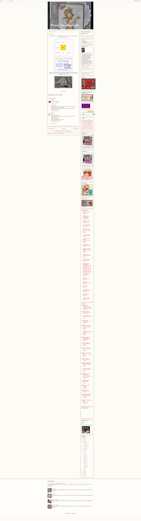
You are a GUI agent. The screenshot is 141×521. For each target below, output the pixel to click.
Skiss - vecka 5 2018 (86, 359)
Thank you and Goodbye (87, 312)
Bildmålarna (90, 120)
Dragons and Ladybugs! (86, 235)
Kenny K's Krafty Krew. (87, 394)
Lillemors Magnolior (86, 259)
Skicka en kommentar (53, 123)
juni (84, 451)
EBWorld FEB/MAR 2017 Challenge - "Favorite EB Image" (87, 364)
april (84, 454)
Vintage (85, 463)
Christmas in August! (86, 260)
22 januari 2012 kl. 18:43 (55, 121)
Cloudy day (54, 494)
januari (85, 459)
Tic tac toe (85, 464)
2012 (84, 441)
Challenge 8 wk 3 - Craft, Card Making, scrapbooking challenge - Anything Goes (87, 307)
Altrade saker (84, 120)
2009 (84, 474)
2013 (84, 439)
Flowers (85, 460)
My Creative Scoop (86, 228)
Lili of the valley (88, 124)
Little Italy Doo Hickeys (86, 290)
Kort (86, 123)
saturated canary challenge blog (86, 381)
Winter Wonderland (86, 315)
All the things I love (86, 234)
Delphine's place (86, 254)
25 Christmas (85, 294)
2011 (84, 471)
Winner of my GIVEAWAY (87, 245)
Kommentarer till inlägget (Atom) (66, 131)
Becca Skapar (85, 33)
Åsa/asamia (53, 105)
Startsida (64, 128)
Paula (52, 112)
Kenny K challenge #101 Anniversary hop (58, 483)
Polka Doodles (85, 305)
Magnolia (87, 125)
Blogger (75, 513)
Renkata (52, 100)
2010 (84, 472)
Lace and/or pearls (86, 467)
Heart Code (84, 221)
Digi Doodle (59, 58)
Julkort (86, 122)
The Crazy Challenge (59, 95)
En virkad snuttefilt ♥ (55, 499)
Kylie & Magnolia (86, 289)
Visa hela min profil (85, 67)
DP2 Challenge (85, 320)
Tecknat (91, 126)
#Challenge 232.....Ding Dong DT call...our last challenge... (86, 250)
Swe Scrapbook (86, 358)
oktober (85, 445)
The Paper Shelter (86, 311)
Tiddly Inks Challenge (87, 248)
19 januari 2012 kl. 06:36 (55, 110)
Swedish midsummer (86, 278)
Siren (83, 382)
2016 (84, 438)
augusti (85, 448)
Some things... (86, 461)
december (86, 442)
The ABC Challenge (86, 368)
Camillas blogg (85, 244)
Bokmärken (53, 95)
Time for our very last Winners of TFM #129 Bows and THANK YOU (87, 376)
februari (85, 457)
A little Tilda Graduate (86, 298)
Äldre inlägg (75, 128)
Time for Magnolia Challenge (86, 374)
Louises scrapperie (86, 297)
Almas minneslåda (86, 225)
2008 (84, 475)
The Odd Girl (85, 285)
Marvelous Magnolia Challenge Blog (86, 338)
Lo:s (82, 125)
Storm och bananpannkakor (87, 282)
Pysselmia (85, 277)
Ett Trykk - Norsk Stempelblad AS (86, 264)
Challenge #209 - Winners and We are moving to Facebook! (87, 396)
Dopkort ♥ (53, 488)
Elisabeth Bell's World (87, 362)
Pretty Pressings (86, 293)
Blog (83, 286)
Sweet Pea (87, 126)
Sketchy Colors (86, 390)
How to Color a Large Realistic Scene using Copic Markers (87, 230)
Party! (85, 468)
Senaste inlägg (51, 128)
